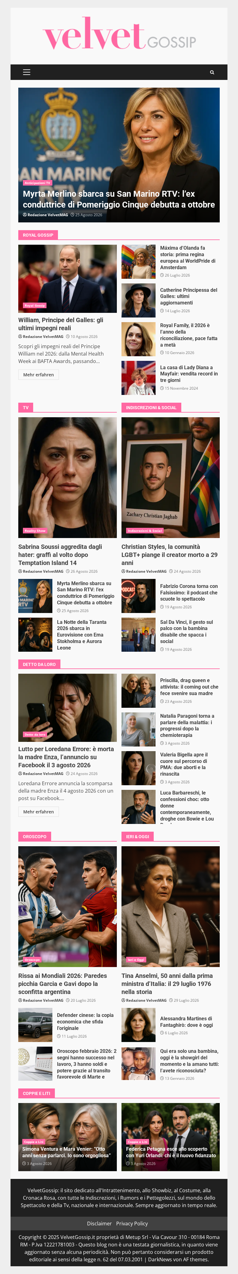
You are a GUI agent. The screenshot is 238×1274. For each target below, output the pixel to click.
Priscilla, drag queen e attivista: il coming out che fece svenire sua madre (138, 691)
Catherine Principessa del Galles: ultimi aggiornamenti (138, 300)
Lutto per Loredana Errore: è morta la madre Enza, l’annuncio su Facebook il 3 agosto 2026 (67, 708)
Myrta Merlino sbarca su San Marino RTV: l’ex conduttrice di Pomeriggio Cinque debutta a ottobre (35, 596)
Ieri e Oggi (136, 959)
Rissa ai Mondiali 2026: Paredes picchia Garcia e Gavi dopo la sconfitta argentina (67, 906)
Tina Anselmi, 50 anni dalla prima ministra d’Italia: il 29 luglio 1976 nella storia (170, 906)
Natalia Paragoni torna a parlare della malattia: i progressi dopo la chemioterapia (138, 729)
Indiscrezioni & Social (145, 530)
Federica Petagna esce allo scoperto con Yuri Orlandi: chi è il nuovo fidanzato (67, 1152)
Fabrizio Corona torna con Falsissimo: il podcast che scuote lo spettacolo (138, 596)
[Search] (212, 72)
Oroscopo (32, 959)
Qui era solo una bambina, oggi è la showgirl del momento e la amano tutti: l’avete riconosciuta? (138, 1064)
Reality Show (35, 530)
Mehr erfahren (38, 375)
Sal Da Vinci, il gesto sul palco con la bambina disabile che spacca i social (138, 635)
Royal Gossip (35, 305)
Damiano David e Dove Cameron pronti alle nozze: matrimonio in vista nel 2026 (170, 1152)
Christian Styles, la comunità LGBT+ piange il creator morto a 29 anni (170, 477)
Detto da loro (35, 734)
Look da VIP (34, 183)
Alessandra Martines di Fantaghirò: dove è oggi (138, 1025)
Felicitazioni (137, 1142)
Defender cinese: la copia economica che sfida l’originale (35, 1025)
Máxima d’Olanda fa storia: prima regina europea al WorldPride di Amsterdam (138, 262)
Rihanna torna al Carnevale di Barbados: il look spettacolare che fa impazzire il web (119, 155)
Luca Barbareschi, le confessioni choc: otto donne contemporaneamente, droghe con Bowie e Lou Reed (138, 807)
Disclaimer (99, 1223)
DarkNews (160, 1259)
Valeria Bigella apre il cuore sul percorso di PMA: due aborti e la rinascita (138, 768)
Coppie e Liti (33, 1142)
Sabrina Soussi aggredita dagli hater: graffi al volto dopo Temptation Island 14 (67, 477)
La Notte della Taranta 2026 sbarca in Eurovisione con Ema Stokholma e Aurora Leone (35, 635)
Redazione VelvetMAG (48, 214)
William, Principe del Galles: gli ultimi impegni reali (67, 279)
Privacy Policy (132, 1223)
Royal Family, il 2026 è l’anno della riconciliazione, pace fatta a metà (138, 339)
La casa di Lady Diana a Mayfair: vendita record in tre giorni (138, 378)
